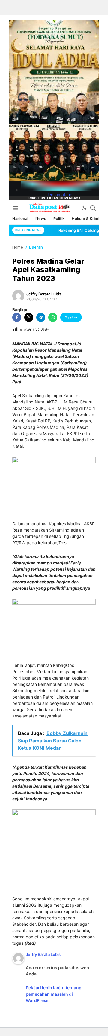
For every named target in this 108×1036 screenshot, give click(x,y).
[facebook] (16, 317)
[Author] (18, 296)
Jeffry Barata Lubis (43, 293)
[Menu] (15, 207)
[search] (93, 207)
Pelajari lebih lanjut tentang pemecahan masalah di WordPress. (54, 994)
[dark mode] (84, 207)
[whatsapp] (52, 317)
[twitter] (28, 317)
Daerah (36, 247)
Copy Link (71, 317)
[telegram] (40, 317)
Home (17, 247)
